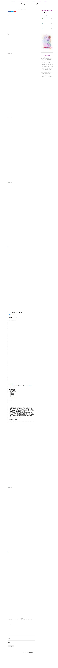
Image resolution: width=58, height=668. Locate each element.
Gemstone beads (45, 69)
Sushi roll (44, 75)
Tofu (45, 76)
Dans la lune (31, 3)
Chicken (48, 59)
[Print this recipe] (11, 314)
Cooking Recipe (19, 619)
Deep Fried (49, 64)
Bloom (34, 652)
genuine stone (50, 69)
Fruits (42, 69)
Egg (52, 64)
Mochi (44, 72)
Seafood (46, 73)
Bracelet (47, 58)
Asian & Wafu (47, 57)
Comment (9, 624)
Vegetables (50, 76)
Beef (45, 58)
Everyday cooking (25, 619)
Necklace (46, 72)
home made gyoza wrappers (28, 385)
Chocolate (47, 60)
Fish (45, 68)
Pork (34, 619)
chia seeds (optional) (14, 398)
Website (9, 642)
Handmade (43, 70)
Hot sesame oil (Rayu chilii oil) (14, 403)
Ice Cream (47, 70)
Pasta (48, 72)
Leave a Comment (21, 618)
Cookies (49, 60)
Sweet (47, 75)
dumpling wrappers (15, 385)
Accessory (43, 57)
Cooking (14, 619)
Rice (42, 73)
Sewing (49, 73)
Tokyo (46, 76)
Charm (46, 59)
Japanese (31, 619)
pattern (50, 72)
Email (9, 638)
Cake (44, 59)
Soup (51, 73)
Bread (49, 58)
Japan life (42, 72)
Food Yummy (49, 68)
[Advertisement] (29, 662)
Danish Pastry (46, 64)
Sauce (44, 73)
